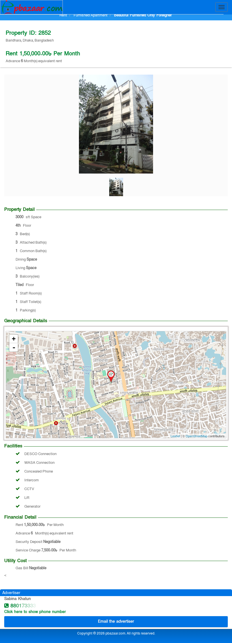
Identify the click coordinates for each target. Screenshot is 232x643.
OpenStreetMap (196, 436)
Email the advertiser (116, 621)
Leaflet (175, 436)
